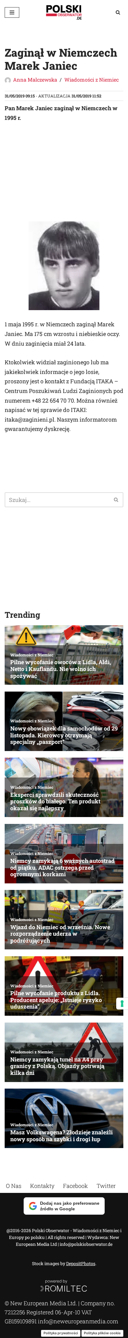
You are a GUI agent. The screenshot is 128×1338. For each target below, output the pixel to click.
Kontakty (42, 1185)
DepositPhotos (80, 1263)
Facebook (75, 1185)
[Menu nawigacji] (12, 12)
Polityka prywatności (60, 1333)
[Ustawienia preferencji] (122, 1003)
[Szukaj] (118, 12)
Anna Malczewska (35, 79)
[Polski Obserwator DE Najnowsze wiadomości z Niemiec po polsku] (64, 12)
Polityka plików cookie (102, 1333)
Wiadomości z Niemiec (91, 79)
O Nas (13, 1185)
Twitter (106, 1185)
